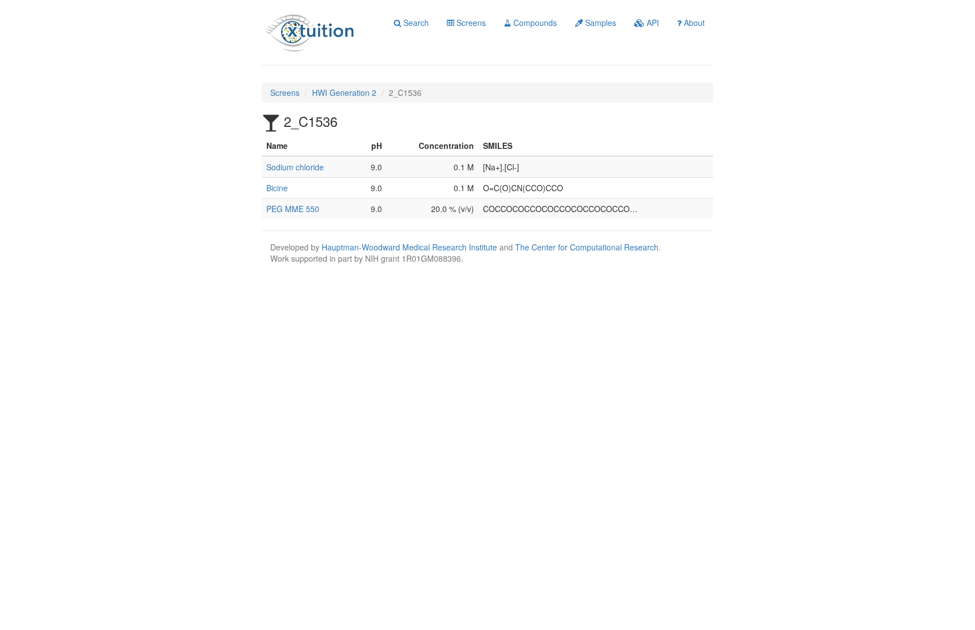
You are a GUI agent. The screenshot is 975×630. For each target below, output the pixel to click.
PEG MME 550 (292, 208)
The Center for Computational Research (586, 247)
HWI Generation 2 (344, 92)
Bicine (277, 187)
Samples (599, 22)
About (693, 22)
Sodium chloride (295, 167)
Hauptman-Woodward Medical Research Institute (410, 247)
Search (415, 22)
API (651, 22)
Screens (470, 22)
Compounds (534, 22)
